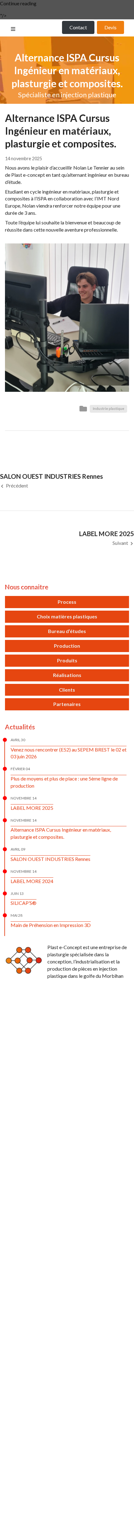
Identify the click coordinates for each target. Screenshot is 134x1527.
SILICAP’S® (23, 903)
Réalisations (67, 675)
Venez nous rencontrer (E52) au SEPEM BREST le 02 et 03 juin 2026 (69, 753)
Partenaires (67, 704)
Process (67, 602)
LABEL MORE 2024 (32, 881)
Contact (78, 27)
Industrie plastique (108, 408)
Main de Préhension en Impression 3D (51, 925)
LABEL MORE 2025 (32, 808)
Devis (110, 27)
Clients (67, 690)
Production (67, 646)
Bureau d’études (67, 631)
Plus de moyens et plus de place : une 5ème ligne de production (64, 782)
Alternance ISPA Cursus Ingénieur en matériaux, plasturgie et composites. (61, 833)
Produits (67, 660)
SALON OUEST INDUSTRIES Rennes (50, 859)
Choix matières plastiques (67, 616)
